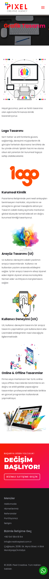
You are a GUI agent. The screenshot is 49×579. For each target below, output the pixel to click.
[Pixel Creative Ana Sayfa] (16, 7)
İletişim (8, 523)
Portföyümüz (11, 518)
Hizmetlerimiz (11, 508)
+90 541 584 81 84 (13, 536)
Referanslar (10, 513)
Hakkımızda (10, 503)
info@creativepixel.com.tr (18, 541)
